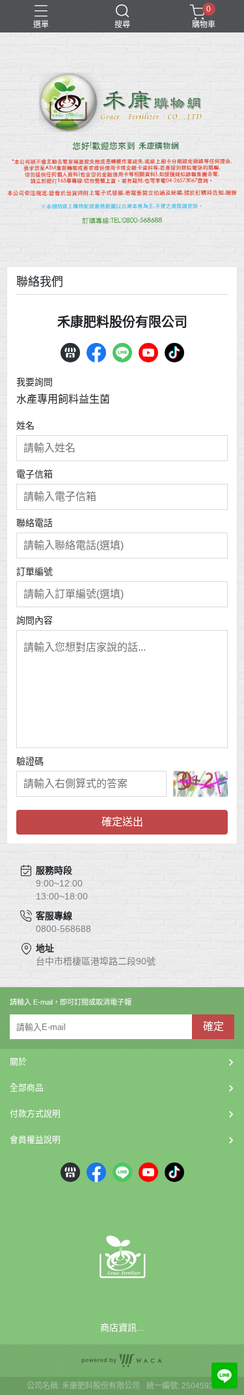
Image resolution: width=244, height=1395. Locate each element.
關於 (18, 1061)
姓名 (25, 425)
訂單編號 (34, 571)
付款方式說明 (35, 1113)
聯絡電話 (34, 523)
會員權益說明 (35, 1139)
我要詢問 (34, 382)
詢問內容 (34, 620)
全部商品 (27, 1087)
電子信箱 (34, 474)
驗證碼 (30, 761)
